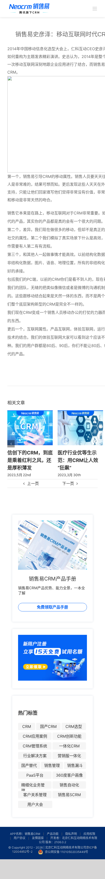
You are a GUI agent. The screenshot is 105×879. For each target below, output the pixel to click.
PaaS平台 (34, 775)
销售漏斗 (75, 765)
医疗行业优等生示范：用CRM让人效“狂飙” (78, 460)
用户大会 (35, 804)
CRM (26, 726)
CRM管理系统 (35, 746)
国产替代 (29, 765)
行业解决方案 (35, 755)
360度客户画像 (69, 775)
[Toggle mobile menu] (95, 8)
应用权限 (89, 834)
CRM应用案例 (35, 736)
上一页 (33, 483)
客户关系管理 (35, 794)
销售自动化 (69, 784)
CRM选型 (73, 726)
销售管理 (52, 765)
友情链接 (38, 838)
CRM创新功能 (69, 736)
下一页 (68, 483)
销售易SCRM (69, 794)
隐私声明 (71, 834)
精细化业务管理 (33, 785)
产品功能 (53, 834)
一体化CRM (69, 746)
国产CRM (48, 726)
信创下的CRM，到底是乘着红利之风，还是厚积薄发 (30, 460)
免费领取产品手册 (52, 607)
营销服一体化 (69, 755)
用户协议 (19, 838)
